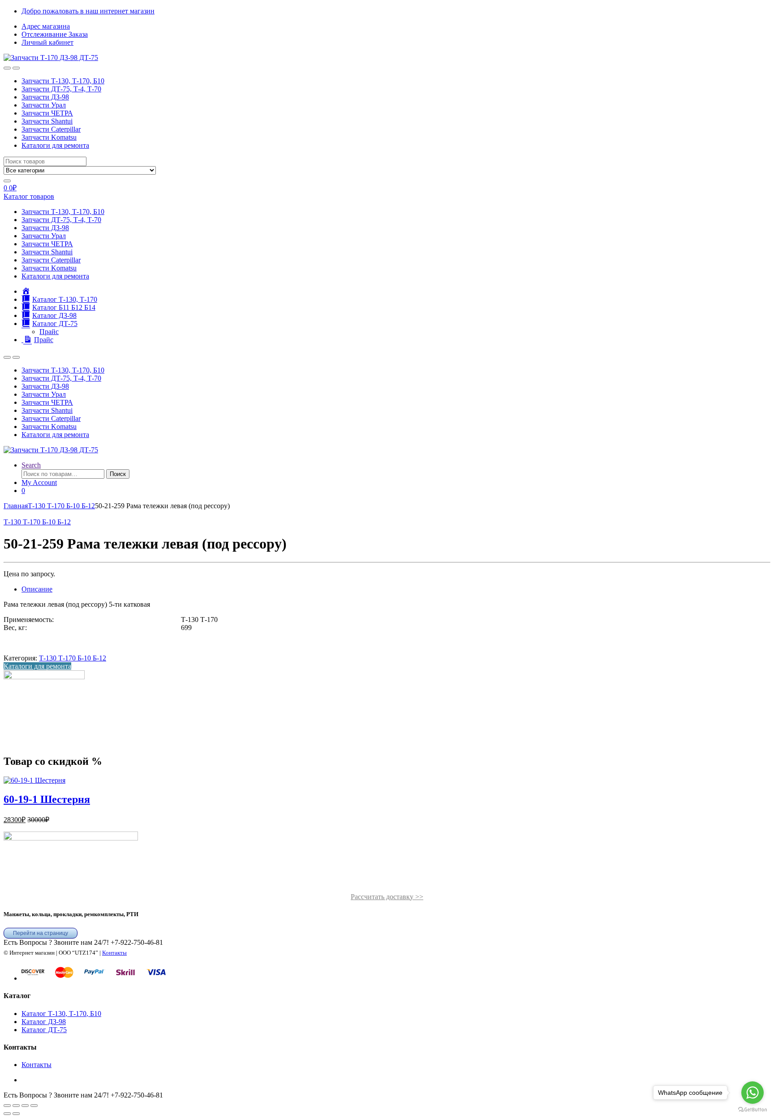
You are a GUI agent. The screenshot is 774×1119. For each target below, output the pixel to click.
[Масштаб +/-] (7, 1105)
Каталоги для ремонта (55, 145)
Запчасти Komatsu (49, 137)
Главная (16, 506)
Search (31, 465)
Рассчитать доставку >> (387, 896)
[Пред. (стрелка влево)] (7, 1113)
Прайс (49, 331)
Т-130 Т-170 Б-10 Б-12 (61, 506)
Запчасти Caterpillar (51, 129)
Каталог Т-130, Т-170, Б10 (61, 1013)
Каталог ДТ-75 (44, 1029)
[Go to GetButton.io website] (752, 1110)
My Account (39, 482)
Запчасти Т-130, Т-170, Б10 (63, 81)
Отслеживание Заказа (55, 34)
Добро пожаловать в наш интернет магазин (88, 11)
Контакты (114, 952)
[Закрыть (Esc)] (34, 1105)
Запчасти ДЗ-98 (45, 97)
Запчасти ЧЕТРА (47, 113)
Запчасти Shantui (47, 121)
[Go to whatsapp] (752, 1092)
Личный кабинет (47, 42)
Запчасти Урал (44, 105)
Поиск (118, 474)
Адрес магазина (46, 26)
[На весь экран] (16, 1105)
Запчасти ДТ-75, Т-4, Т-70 (61, 89)
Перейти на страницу (40, 933)
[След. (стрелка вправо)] (16, 1113)
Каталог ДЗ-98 (44, 1021)
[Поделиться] (25, 1105)
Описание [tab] (37, 589)
